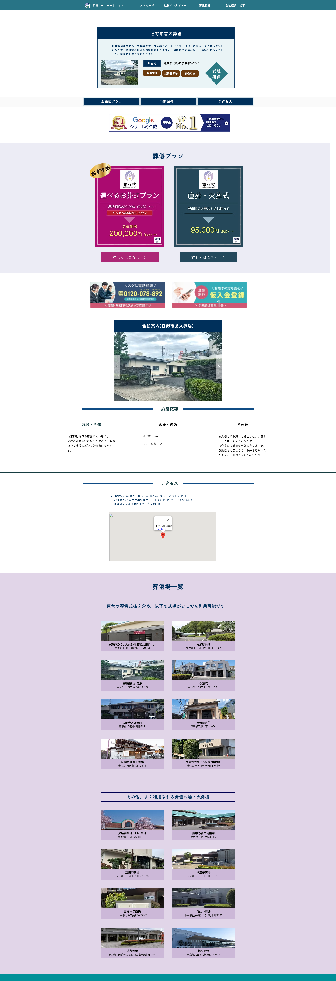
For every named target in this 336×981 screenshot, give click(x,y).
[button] (168, 366)
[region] (174, 4)
